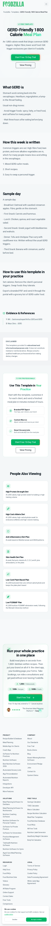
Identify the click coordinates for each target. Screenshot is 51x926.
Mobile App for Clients (11, 746)
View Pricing (25, 65)
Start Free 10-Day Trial (25, 57)
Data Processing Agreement (37, 877)
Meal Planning (8, 742)
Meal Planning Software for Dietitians (13, 803)
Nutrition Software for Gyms (13, 849)
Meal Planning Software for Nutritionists (13, 809)
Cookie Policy (32, 873)
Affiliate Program (9, 889)
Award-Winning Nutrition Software (36, 759)
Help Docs (6, 869)
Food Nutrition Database (36, 821)
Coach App (7, 750)
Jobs (29, 768)
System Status (32, 775)
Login (5, 866)
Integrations (7, 784)
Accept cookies (36, 919)
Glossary (6, 885)
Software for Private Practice (10, 828)
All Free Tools (32, 829)
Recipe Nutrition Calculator (37, 813)
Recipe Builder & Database (12, 739)
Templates (15, 12)
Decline (14, 919)
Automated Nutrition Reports (10, 779)
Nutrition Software (9, 760)
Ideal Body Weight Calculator (37, 836)
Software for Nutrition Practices (11, 755)
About (29, 739)
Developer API (8, 788)
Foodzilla (6, 12)
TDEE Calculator (33, 806)
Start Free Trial (23, 697)
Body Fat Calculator (34, 840)
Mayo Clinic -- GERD (15, 323)
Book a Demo (32, 750)
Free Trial (30, 746)
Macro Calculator (33, 809)
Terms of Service (33, 866)
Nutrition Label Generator (36, 832)
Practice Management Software (11, 838)
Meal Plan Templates (35, 817)
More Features (8, 791)
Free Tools (7, 900)
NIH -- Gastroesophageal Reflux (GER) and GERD (25, 319)
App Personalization (10, 774)
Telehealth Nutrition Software (10, 844)
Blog (29, 754)
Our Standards (32, 742)
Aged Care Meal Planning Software (12, 854)
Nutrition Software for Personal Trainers (11, 821)
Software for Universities (12, 833)
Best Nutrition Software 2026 (11, 765)
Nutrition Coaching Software (9, 815)
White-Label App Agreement (33, 882)
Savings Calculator (34, 802)
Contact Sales (8, 896)
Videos (5, 881)
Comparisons (8, 904)
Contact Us (31, 771)
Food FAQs (31, 825)
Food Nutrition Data (10, 877)
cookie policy (8, 914)
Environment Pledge (34, 764)
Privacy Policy (32, 869)
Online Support (8, 892)
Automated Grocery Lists (12, 770)
